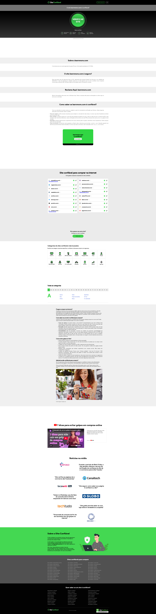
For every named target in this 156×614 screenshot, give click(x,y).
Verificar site (78, 133)
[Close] (91, 124)
